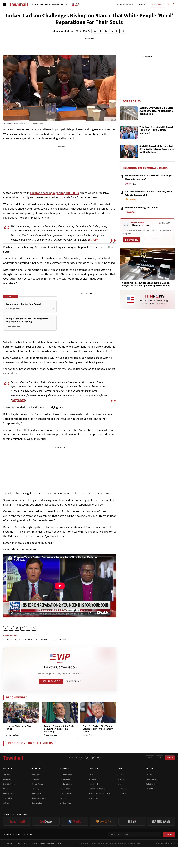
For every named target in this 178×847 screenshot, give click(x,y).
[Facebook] (93, 758)
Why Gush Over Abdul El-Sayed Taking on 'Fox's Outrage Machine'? (156, 130)
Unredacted (93, 784)
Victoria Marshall (61, 31)
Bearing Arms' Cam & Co (98, 789)
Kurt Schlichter (66, 774)
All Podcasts (93, 798)
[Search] (167, 4)
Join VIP (170, 758)
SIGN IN (142, 4)
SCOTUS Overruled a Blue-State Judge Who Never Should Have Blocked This (156, 111)
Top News (6, 774)
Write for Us (122, 793)
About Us (121, 774)
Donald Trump (37, 784)
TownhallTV (7, 798)
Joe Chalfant (87, 735)
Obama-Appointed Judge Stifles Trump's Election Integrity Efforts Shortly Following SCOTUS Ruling (146, 284)
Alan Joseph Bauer (13, 735)
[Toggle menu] (4, 4)
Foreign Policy (37, 793)
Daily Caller (18, 400)
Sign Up (168, 834)
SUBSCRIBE (156, 4)
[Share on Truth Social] (100, 31)
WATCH (55, 4)
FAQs (159, 758)
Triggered (92, 779)
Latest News (7, 779)
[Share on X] (95, 31)
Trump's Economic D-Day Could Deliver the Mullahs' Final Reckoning (59, 729)
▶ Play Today (131, 239)
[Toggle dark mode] (173, 4)
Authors (6, 803)
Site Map (60, 843)
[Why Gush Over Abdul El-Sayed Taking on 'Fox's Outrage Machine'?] (129, 132)
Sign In (149, 758)
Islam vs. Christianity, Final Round (19, 727)
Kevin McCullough (67, 784)
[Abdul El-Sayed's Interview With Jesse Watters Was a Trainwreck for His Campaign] (129, 151)
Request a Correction (46, 843)
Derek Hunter (65, 779)
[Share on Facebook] (106, 31)
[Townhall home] (13, 758)
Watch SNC (150, 789)
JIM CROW (28, 640)
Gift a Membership (153, 779)
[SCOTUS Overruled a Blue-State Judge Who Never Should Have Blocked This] (129, 113)
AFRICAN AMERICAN (11, 640)
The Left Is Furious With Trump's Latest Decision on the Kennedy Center (98, 729)
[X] (81, 758)
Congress (35, 779)
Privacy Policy (22, 843)
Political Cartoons (10, 793)
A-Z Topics (37, 768)
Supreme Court (37, 803)
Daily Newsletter (152, 784)
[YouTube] (98, 758)
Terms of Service (9, 843)
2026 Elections (37, 774)
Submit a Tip (122, 789)
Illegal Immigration (39, 798)
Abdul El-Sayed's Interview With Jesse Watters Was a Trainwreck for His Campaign (156, 149)
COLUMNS (45, 4)
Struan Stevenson (50, 735)
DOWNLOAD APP (125, 4)
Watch (5, 789)
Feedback (33, 843)
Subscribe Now (73, 681)
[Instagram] (87, 758)
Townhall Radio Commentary (100, 793)
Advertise (121, 779)
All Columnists (65, 803)
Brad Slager (65, 789)
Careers (120, 784)
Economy (35, 789)
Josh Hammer (65, 798)
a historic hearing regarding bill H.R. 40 (54, 193)
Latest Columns (9, 784)
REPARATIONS (41, 640)
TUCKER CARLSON (58, 640)
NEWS (35, 4)
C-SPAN (93, 239)
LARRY (91, 774)
